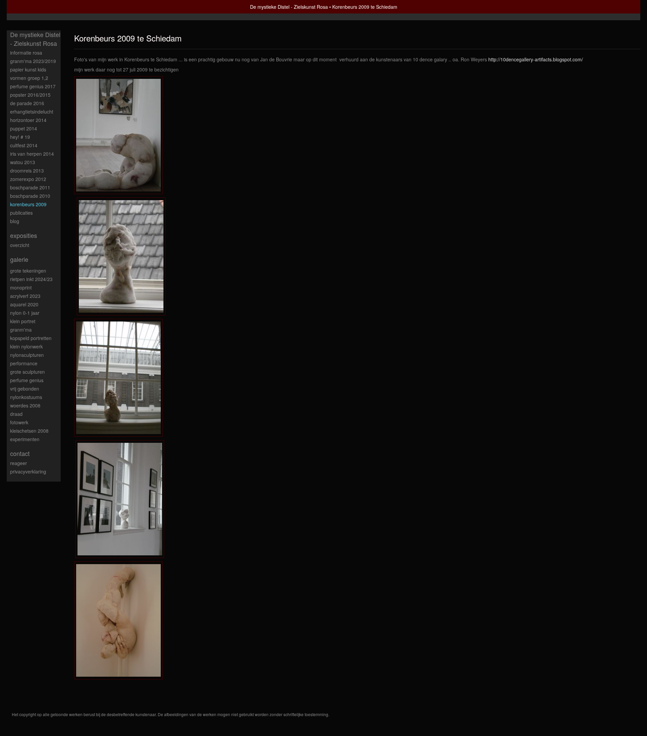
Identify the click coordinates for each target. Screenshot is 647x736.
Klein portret (22, 321)
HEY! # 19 (20, 136)
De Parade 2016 (27, 103)
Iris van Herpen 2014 (32, 153)
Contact (20, 453)
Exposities (23, 235)
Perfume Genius (26, 380)
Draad (16, 413)
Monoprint (21, 287)
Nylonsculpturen (27, 354)
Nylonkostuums (26, 397)
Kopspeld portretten (31, 338)
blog (14, 221)
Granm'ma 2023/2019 (33, 61)
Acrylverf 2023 (25, 296)
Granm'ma (21, 329)
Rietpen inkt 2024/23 (31, 279)
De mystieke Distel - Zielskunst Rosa (289, 6)
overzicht (19, 245)
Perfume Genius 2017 (33, 86)
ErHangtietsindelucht (31, 111)
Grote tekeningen (28, 270)
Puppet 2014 (23, 128)
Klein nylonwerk (26, 346)
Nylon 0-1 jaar (24, 312)
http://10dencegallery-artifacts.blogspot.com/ (535, 59)
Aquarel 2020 (24, 304)
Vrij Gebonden (24, 388)
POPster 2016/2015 (30, 94)
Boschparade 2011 (30, 187)
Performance (23, 363)
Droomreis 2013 (27, 170)
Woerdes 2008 (25, 405)
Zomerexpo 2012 (28, 179)
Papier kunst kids (28, 69)
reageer (18, 463)
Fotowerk (19, 422)
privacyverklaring (28, 471)
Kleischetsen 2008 (29, 430)
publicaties (21, 212)
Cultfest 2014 (23, 145)
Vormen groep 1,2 (29, 77)
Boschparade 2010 (30, 195)
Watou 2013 (22, 162)
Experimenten (24, 439)
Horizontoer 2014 (28, 120)
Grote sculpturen (27, 371)
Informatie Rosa (26, 52)
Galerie (19, 259)
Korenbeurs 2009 (28, 204)
